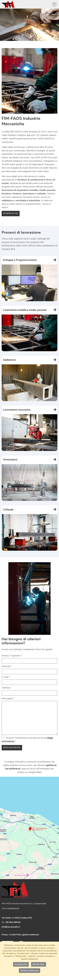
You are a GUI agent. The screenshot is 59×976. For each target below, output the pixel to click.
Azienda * (7, 666)
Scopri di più (10, 213)
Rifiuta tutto (38, 964)
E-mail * (6, 677)
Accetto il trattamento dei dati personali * (27, 740)
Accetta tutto (21, 964)
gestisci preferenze (30, 935)
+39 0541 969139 (12, 922)
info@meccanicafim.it (11, 927)
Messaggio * (8, 698)
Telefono (6, 688)
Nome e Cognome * (12, 655)
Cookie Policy (15, 935)
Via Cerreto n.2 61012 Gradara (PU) (17, 918)
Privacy (5, 935)
